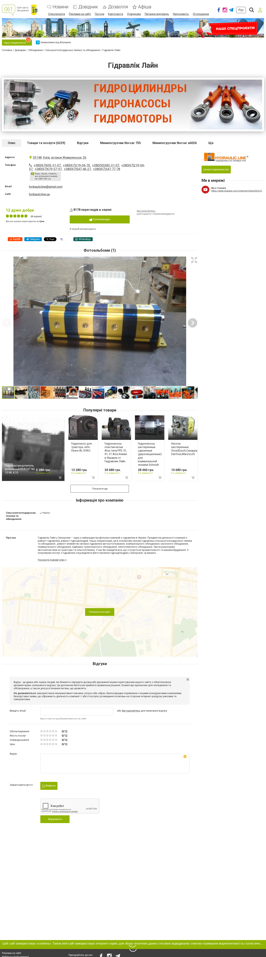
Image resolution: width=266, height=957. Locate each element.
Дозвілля (118, 7)
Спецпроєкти (56, 14)
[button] (194, 260)
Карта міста (115, 14)
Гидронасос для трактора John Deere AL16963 (81, 447)
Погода (99, 14)
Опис (11, 143)
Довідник (88, 7)
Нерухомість (181, 14)
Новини (60, 7)
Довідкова (134, 14)
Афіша (144, 7)
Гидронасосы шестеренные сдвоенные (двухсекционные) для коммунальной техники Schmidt (150, 454)
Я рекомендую (101, 219)
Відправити (55, 819)
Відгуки (82, 143)
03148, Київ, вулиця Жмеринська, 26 (59, 157)
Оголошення (201, 14)
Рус (241, 10)
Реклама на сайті (80, 14)
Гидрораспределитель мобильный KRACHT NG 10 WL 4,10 (20, 469)
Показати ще (99, 488)
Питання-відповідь (157, 14)
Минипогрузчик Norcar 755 (120, 143)
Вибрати (50, 785)
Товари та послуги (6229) (46, 143)
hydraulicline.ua (39, 194)
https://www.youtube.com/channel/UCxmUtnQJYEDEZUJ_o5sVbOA (237, 191)
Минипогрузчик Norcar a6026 (174, 143)
